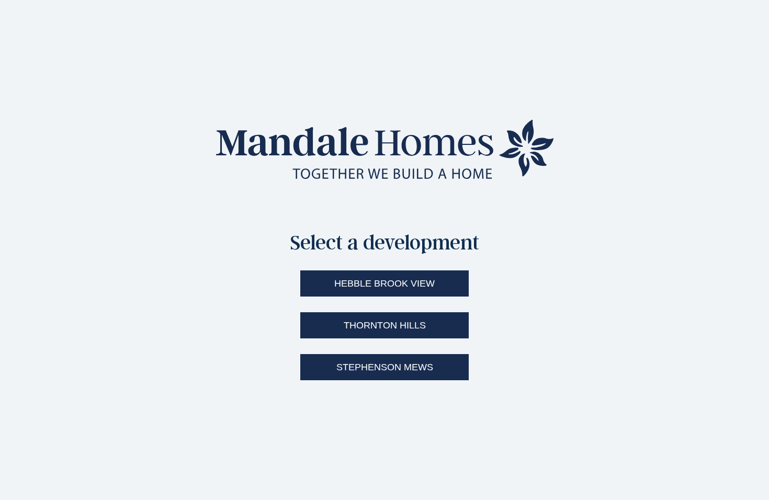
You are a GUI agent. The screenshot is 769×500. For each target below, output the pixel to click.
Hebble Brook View (384, 283)
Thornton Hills (385, 325)
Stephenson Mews (384, 367)
